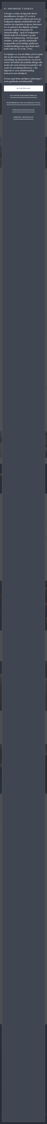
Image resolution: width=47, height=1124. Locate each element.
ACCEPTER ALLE (23, 88)
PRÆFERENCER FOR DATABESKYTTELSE (23, 103)
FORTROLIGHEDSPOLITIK (23, 110)
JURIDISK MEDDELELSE (23, 117)
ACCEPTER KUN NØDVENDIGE (23, 95)
